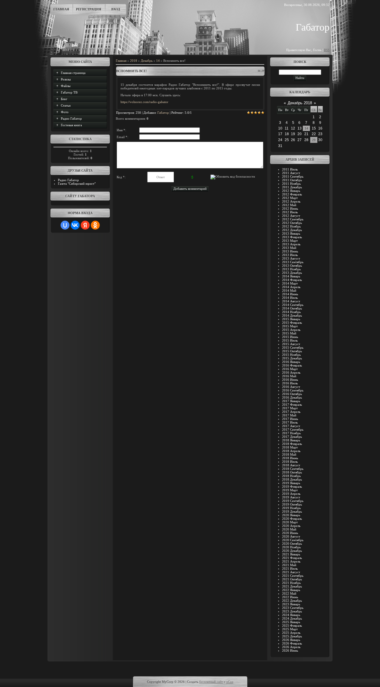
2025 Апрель (291, 632)
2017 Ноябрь (291, 433)
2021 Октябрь (292, 579)
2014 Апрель (291, 287)
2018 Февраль (292, 444)
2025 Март (290, 629)
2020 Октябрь (292, 543)
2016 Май (289, 376)
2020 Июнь (290, 533)
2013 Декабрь (292, 272)
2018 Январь (291, 440)
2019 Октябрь (292, 504)
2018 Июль (290, 461)
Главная (61, 9)
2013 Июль (290, 255)
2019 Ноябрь (291, 508)
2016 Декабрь (292, 397)
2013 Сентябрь (292, 262)
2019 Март (290, 490)
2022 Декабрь (292, 600)
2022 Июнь (290, 597)
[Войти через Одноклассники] (95, 225)
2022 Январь (291, 590)
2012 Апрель (291, 201)
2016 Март (290, 369)
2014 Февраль (292, 280)
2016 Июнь (290, 379)
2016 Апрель (291, 372)
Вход (115, 9)
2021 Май (289, 565)
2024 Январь (291, 615)
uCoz (229, 681)
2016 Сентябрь (292, 390)
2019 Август (291, 497)
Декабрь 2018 (300, 103)
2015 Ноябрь (291, 354)
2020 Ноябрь (291, 547)
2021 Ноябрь (291, 583)
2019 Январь (291, 483)
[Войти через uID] (65, 225)
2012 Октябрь (292, 223)
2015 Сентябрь (292, 347)
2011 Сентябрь (292, 176)
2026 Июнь (290, 650)
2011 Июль (290, 169)
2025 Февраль (292, 625)
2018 (133, 60)
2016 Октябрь (292, 394)
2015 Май (289, 333)
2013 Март (290, 240)
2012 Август (291, 215)
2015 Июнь (290, 337)
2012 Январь (291, 190)
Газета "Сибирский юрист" (77, 183)
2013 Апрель (291, 244)
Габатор (163, 112)
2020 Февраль (292, 518)
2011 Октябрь (292, 180)
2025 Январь (291, 622)
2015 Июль (290, 340)
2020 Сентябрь (292, 540)
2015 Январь (291, 319)
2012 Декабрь (292, 230)
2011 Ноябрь (291, 183)
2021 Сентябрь (292, 575)
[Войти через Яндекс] (85, 225)
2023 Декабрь (292, 611)
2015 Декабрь (292, 358)
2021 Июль (290, 568)
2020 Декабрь (292, 550)
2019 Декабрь (292, 511)
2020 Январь (291, 515)
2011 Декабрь (292, 187)
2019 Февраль (292, 486)
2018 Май (289, 454)
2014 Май (289, 290)
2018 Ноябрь (291, 476)
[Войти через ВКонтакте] (75, 225)
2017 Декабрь (292, 436)
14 (158, 60)
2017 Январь (291, 401)
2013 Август (291, 258)
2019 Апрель (291, 493)
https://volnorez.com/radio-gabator (144, 102)
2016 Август (291, 386)
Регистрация (88, 9)
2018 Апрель (291, 451)
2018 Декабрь (292, 479)
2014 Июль (290, 297)
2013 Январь (291, 233)
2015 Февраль (292, 322)
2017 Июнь (290, 419)
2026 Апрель (291, 647)
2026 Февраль (292, 643)
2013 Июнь (290, 251)
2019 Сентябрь (292, 501)
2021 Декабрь (292, 586)
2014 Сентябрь (292, 305)
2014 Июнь (290, 294)
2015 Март (290, 326)
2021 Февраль (292, 558)
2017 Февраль (292, 404)
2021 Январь (291, 554)
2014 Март (290, 283)
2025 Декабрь (292, 636)
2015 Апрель (291, 329)
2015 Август (291, 344)
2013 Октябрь (292, 265)
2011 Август (291, 173)
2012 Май (289, 205)
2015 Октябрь (292, 351)
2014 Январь (291, 276)
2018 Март (290, 447)
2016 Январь (291, 362)
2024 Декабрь (292, 618)
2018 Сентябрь (292, 468)
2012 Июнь (290, 208)
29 (314, 140)
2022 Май (289, 593)
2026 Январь (291, 640)
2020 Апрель (291, 526)
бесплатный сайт (211, 681)
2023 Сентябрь (292, 607)
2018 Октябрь (292, 472)
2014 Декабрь (292, 315)
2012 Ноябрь (291, 226)
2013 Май (289, 247)
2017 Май (289, 415)
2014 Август (291, 301)
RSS (327, 50)
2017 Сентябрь (292, 429)
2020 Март (290, 522)
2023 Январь (291, 604)
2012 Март (290, 198)
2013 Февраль (292, 237)
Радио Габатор (68, 180)
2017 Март (290, 408)
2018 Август (291, 465)
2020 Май (289, 529)
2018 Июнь (290, 458)
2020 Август (291, 536)
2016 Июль (290, 383)
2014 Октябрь (292, 308)
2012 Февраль (292, 194)
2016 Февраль (292, 365)
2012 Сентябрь (292, 219)
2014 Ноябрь (291, 312)
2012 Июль (290, 212)
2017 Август (291, 426)
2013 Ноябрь (291, 269)
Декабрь (147, 60)
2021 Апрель (291, 561)
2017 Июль (290, 422)
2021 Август (291, 572)
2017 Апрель (291, 411)
